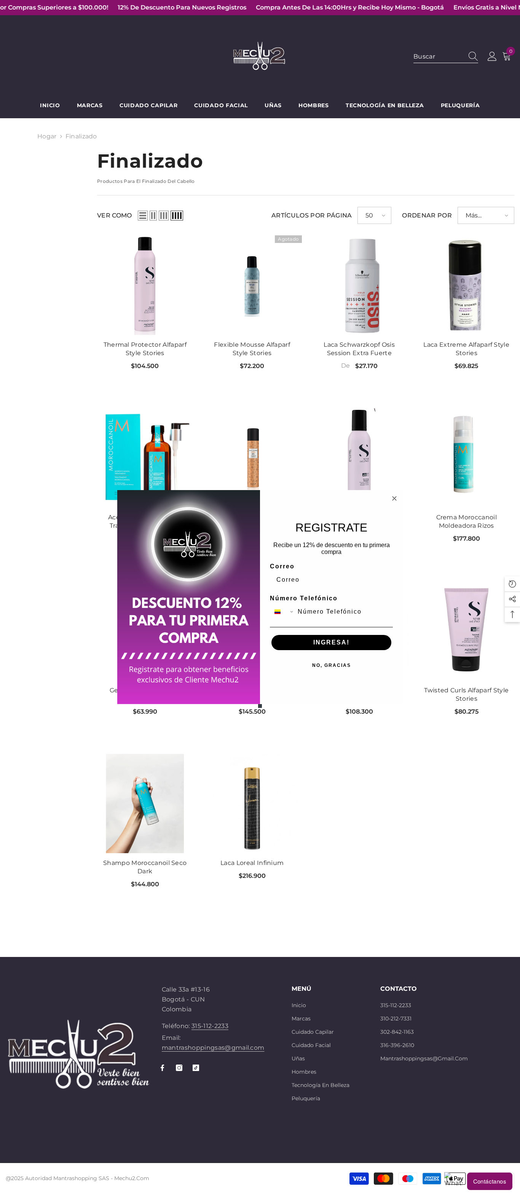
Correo (282, 566)
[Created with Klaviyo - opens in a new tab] (260, 706)
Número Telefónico (304, 598)
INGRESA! (331, 642)
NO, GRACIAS (331, 665)
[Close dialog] (394, 498)
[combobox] (282, 612)
